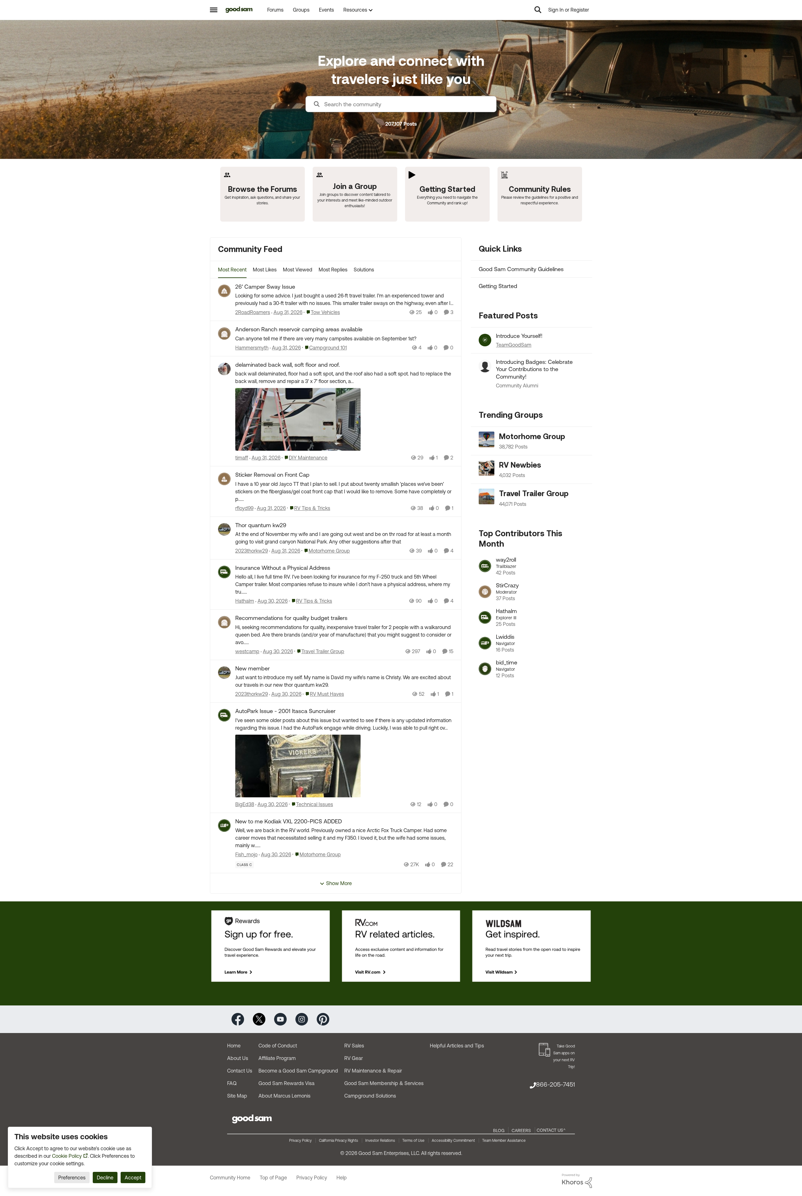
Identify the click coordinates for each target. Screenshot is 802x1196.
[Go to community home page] (239, 9)
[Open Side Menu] (214, 9)
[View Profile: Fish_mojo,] (224, 825)
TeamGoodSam (513, 345)
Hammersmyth (251, 347)
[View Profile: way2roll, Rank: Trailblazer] (485, 566)
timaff (241, 457)
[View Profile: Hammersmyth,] (224, 333)
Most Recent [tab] (232, 269)
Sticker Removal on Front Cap (272, 474)
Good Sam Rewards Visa (286, 1083)
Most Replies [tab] (333, 269)
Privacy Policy (300, 1140)
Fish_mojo (246, 854)
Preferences (72, 1177)
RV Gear (353, 1058)
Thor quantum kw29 (260, 525)
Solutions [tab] (364, 269)
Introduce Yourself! (519, 336)
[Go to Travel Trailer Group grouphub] (486, 496)
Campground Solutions (370, 1096)
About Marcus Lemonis (284, 1096)
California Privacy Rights (338, 1140)
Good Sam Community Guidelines (521, 269)
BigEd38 (244, 804)
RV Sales (354, 1045)
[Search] (538, 9)
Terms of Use (413, 1140)
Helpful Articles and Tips (457, 1045)
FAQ (232, 1083)
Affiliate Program (277, 1058)
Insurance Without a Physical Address (282, 567)
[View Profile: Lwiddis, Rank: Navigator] (485, 643)
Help (341, 1177)
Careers (521, 1130)
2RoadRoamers (252, 312)
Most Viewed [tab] (297, 269)
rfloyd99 (244, 508)
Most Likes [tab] (265, 269)
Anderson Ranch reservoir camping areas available (298, 329)
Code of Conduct (277, 1045)
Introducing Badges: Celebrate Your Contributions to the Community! (534, 369)
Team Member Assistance (504, 1140)
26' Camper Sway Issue (265, 286)
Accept (133, 1177)
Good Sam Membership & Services (384, 1083)
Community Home (230, 1177)
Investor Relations (380, 1140)
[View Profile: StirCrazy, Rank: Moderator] (485, 591)
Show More (339, 883)
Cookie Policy (67, 1156)
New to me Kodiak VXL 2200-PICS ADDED (288, 821)
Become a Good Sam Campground (298, 1070)
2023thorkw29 (251, 550)
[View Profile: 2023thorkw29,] (224, 529)
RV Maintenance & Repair (373, 1070)
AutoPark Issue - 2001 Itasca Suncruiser (285, 711)
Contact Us (239, 1070)
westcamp (247, 651)
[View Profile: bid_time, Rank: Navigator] (485, 669)
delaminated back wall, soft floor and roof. (287, 364)
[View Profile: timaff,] (224, 369)
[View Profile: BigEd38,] (224, 715)
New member (252, 668)
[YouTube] (280, 1018)
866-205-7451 (555, 1084)
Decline (105, 1177)
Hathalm (244, 601)
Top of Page (273, 1177)
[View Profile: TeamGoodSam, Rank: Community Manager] (485, 340)
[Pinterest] (323, 1018)
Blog (498, 1130)
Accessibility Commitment (453, 1140)
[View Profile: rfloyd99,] (224, 479)
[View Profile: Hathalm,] (224, 572)
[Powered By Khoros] (577, 1181)
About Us (237, 1058)
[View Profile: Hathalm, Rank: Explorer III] (485, 617)
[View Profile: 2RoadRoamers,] (224, 291)
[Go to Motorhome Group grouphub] (486, 439)
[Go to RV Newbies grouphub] (486, 468)
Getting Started (498, 286)
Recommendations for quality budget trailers (291, 618)
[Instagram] (301, 1018)
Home (234, 1045)
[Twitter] (259, 1018)
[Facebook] (237, 1018)
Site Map (237, 1096)
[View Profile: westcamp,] (224, 622)
